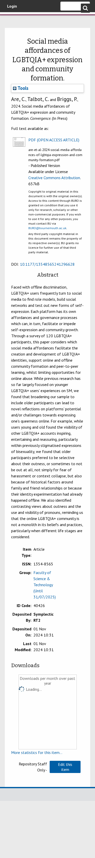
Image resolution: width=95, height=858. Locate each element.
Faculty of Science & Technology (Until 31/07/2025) (44, 584)
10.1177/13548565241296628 (47, 264)
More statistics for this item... (36, 752)
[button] (65, 767)
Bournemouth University (11, 19)
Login (12, 6)
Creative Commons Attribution (54, 177)
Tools (22, 88)
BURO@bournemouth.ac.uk (47, 228)
